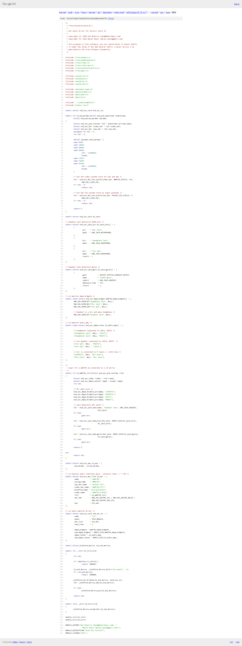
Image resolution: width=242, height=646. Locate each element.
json (237, 642)
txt (231, 642)
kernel (62, 12)
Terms (29, 642)
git (99, 12)
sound (154, 12)
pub (70, 12)
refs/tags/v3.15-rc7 (136, 12)
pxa (168, 12)
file (111, 18)
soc (162, 12)
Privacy (22, 642)
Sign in (236, 4)
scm (77, 12)
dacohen (107, 12)
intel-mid (119, 12)
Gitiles (15, 642)
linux (83, 12)
